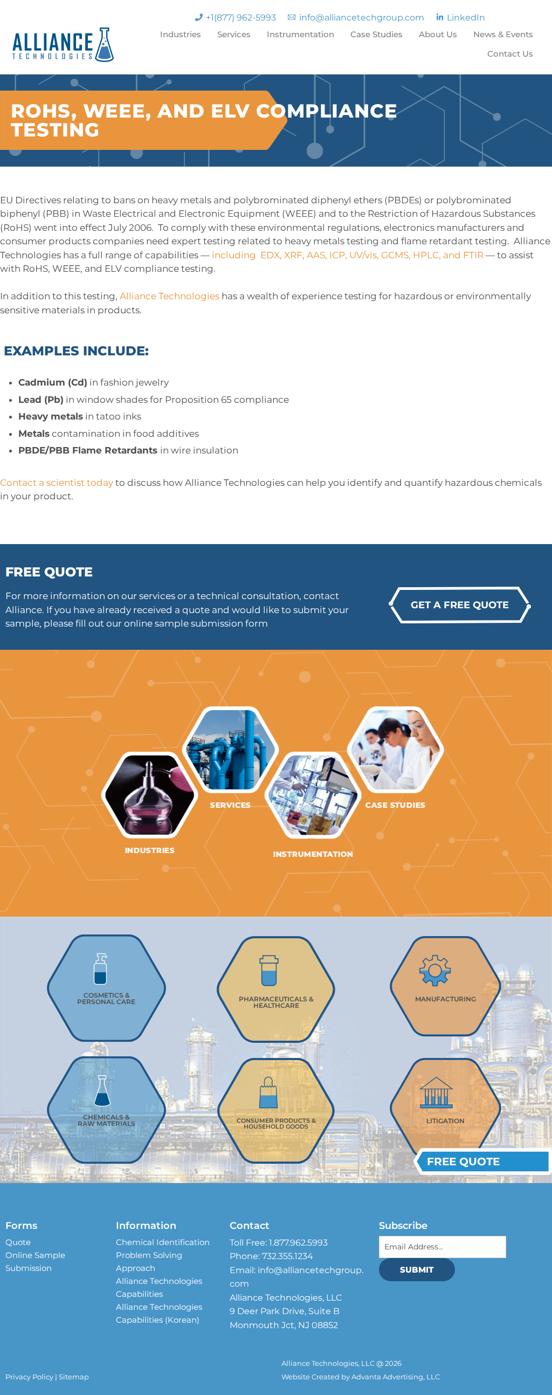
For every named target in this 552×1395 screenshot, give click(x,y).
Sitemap (74, 1376)
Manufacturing (445, 999)
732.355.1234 (287, 1256)
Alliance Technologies (171, 296)
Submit (417, 1270)
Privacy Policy (29, 1376)
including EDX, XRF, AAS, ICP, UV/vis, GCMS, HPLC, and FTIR (348, 255)
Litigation (445, 1121)
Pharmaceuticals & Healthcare (276, 1002)
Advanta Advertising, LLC (395, 1376)
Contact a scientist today (57, 482)
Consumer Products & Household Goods (275, 1123)
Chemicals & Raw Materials (106, 1120)
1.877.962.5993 (298, 1243)
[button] (459, 605)
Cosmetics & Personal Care (106, 998)
